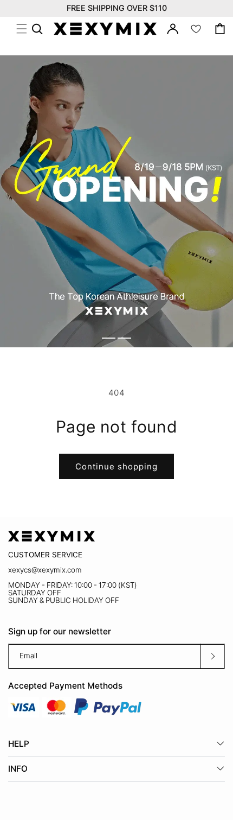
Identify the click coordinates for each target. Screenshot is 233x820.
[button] (22, 29)
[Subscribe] (212, 656)
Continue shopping (116, 466)
